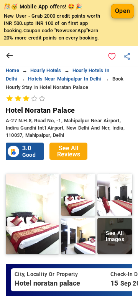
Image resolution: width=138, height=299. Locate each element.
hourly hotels (45, 70)
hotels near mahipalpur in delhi (64, 79)
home (12, 70)
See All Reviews (68, 151)
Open (122, 11)
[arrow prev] (9, 56)
